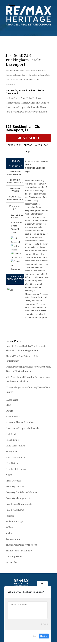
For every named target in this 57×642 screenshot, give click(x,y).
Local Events (12, 440)
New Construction (15, 457)
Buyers (9, 410)
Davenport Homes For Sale (15, 173)
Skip (34, 636)
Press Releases (13, 480)
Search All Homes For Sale (15, 198)
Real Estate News (26, 79)
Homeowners (41, 70)
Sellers (37, 79)
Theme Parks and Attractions (21, 544)
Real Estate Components (19, 504)
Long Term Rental (15, 445)
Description (14, 145)
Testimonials (13, 539)
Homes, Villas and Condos (17, 75)
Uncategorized (14, 556)
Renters (10, 515)
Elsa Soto (12, 70)
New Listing (12, 463)
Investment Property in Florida (22, 107)
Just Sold (11, 434)
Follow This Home (15, 163)
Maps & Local (42, 145)
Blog (33, 70)
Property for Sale (15, 486)
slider (9, 533)
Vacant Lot (11, 562)
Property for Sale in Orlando (21, 492)
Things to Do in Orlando (19, 550)
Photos (28, 145)
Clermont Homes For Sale (15, 181)
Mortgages (11, 451)
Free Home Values (15, 189)
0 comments (40, 111)
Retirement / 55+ (14, 521)
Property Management (18, 498)
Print (29, 152)
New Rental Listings (16, 469)
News (15, 79)
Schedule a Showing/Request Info (17, 279)
